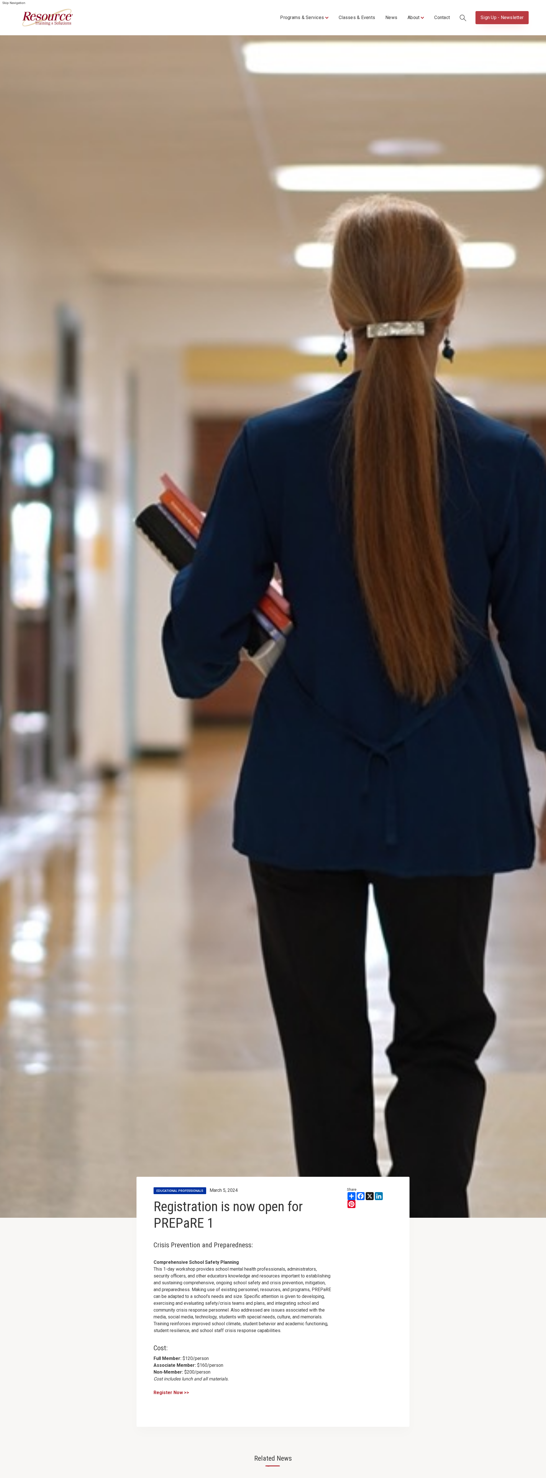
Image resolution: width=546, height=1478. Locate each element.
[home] (47, 18)
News (391, 17)
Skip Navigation (13, 3)
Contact (442, 17)
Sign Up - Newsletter (502, 17)
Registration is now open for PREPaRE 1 (228, 1214)
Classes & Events (357, 17)
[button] (304, 17)
